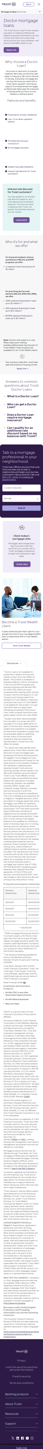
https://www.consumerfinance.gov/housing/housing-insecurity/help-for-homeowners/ (21, 1334)
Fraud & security (21, 1376)
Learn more (21, 220)
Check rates (22, 564)
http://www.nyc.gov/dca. (14, 1303)
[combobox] (20, 488)
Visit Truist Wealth (21, 646)
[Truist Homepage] (8, 4)
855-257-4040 (10, 477)
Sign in (30, 4)
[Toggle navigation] (38, 4)
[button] (21, 1394)
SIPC (23, 1139)
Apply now (12, 50)
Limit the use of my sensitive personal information (21, 1368)
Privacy (21, 1360)
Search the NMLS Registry (23, 1168)
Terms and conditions (21, 1382)
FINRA (27, 1096)
